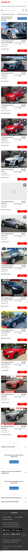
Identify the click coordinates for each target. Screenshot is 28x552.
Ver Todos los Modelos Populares (11, 524)
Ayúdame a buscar (22, 18)
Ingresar (24, 535)
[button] (22, 10)
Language (7, 534)
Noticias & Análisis (7, 517)
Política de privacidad (15, 540)
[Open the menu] (26, 2)
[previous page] (10, 442)
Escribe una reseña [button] (14, 462)
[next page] (18, 442)
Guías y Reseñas (18, 517)
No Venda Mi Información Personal (10, 542)
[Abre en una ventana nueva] (7, 530)
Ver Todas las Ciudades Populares (11, 523)
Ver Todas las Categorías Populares (11, 526)
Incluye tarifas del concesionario (20, 42)
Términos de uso (6, 540)
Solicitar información (22, 50)
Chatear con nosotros (8, 519)
